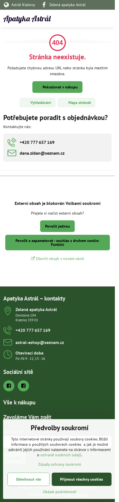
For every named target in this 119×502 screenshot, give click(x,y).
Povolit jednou (57, 226)
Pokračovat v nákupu (60, 87)
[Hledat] (81, 18)
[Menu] (108, 18)
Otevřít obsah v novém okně (59, 258)
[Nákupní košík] (95, 18)
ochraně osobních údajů (60, 454)
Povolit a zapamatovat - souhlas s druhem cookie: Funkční (57, 242)
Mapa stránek (79, 102)
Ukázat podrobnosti (59, 491)
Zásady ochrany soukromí (59, 464)
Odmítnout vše (28, 479)
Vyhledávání (40, 102)
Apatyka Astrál (27, 18)
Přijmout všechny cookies (81, 479)
